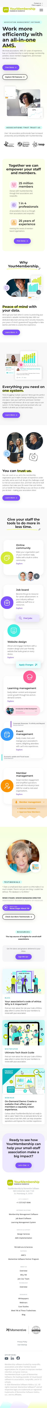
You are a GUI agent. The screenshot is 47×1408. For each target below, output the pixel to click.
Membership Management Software (23, 1214)
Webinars (23, 1302)
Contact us (37, 3)
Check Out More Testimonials (17, 917)
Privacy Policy (22, 1342)
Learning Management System (23, 1222)
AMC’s (23, 1255)
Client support (36, 5)
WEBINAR (9, 1098)
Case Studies (23, 1306)
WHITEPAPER (11, 1049)
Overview (23, 1271)
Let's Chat (22, 1165)
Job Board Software (23, 1218)
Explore (19, 563)
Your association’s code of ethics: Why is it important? (23, 1003)
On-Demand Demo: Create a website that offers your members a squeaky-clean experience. (21, 1105)
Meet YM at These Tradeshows (23, 1310)
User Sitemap (22, 1345)
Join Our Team (23, 1279)
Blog (23, 1314)
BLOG (7, 998)
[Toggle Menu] (41, 10)
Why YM (23, 1275)
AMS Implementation (23, 1238)
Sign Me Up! (23, 957)
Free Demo (9, 67)
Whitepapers (23, 1298)
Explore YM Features (13, 77)
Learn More (10, 332)
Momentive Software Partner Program (23, 1259)
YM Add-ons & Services (23, 1247)
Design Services (23, 1234)
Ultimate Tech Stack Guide (19, 1052)
